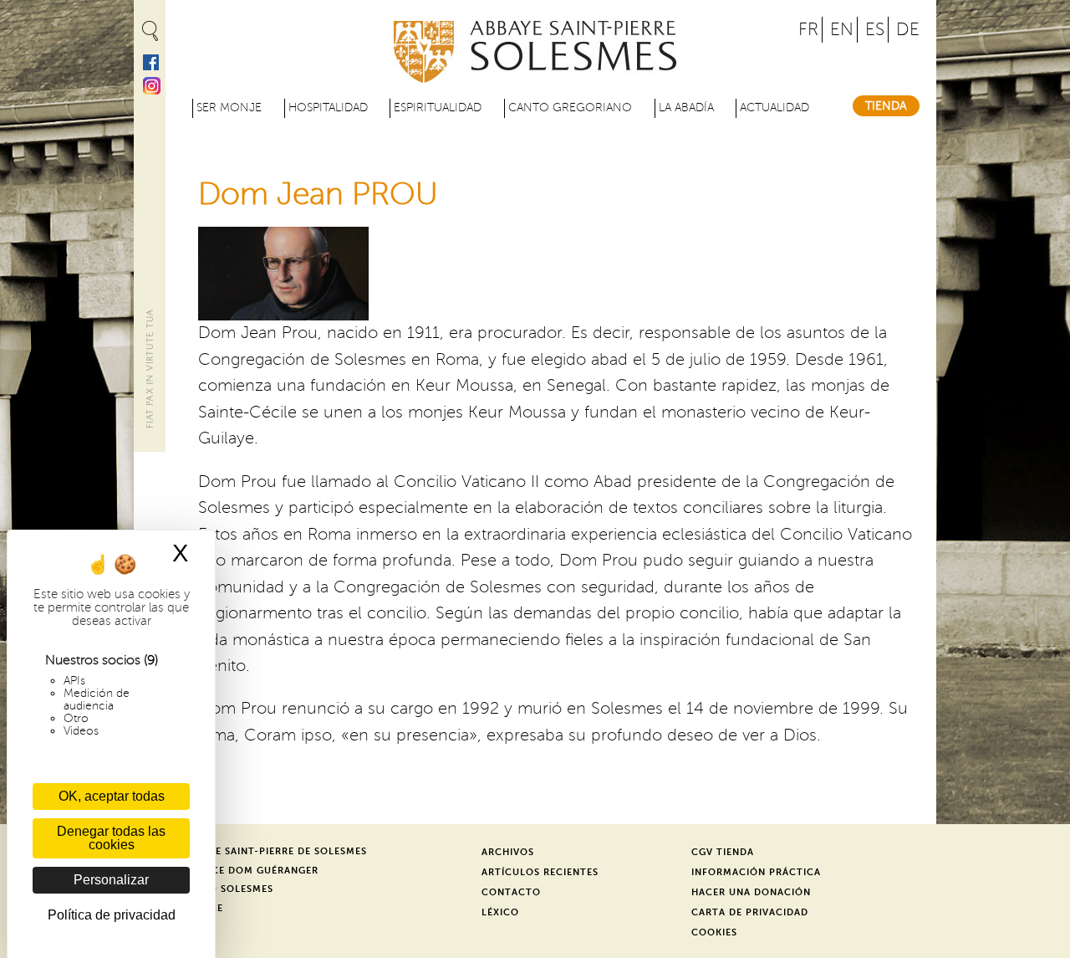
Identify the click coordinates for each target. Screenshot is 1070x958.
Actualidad (774, 107)
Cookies (714, 932)
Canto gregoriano (570, 107)
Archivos (508, 852)
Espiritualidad (438, 107)
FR (808, 29)
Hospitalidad (328, 107)
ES (874, 29)
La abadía (686, 107)
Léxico (500, 912)
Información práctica (756, 872)
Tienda (886, 106)
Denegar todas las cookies (111, 838)
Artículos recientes (540, 872)
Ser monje (229, 107)
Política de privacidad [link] (112, 915)
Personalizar (111, 880)
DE (908, 29)
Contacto (511, 892)
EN (841, 29)
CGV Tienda (722, 852)
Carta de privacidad (749, 912)
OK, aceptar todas (112, 796)
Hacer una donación (751, 892)
